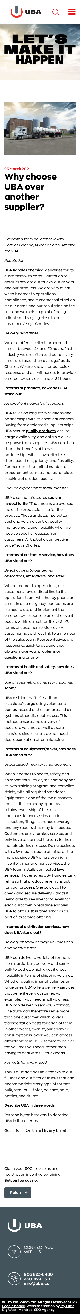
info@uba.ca (37, 1284)
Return (16, 1192)
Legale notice (13, 1306)
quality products (41, 431)
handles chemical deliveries (37, 270)
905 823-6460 (38, 1274)
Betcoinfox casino (20, 1180)
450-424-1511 (37, 1279)
